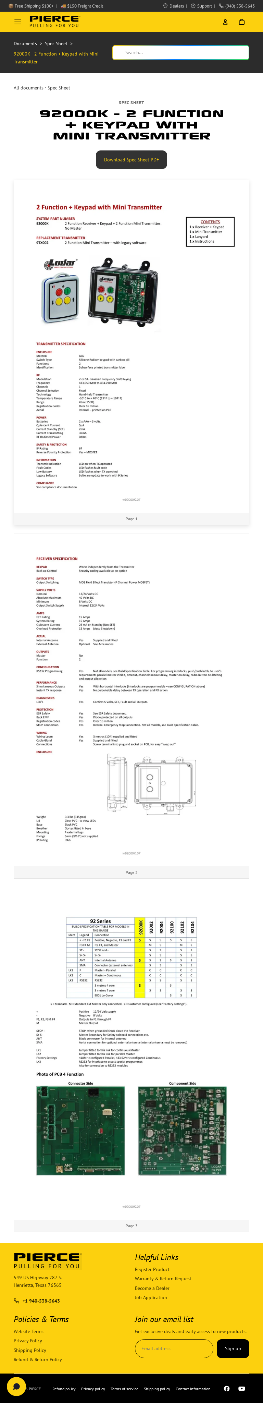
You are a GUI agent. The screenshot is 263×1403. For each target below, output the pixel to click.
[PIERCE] (54, 22)
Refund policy (64, 1388)
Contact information (193, 1388)
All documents (28, 88)
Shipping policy (157, 1388)
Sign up (233, 1348)
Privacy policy (93, 1388)
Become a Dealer (152, 1288)
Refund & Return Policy (38, 1359)
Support (204, 6)
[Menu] (17, 21)
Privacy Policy (28, 1341)
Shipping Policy (30, 1350)
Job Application (151, 1297)
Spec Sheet (59, 88)
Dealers (177, 6)
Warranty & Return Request (163, 1279)
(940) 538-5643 (240, 6)
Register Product (152, 1269)
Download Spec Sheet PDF (131, 159)
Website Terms (28, 1331)
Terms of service (124, 1388)
